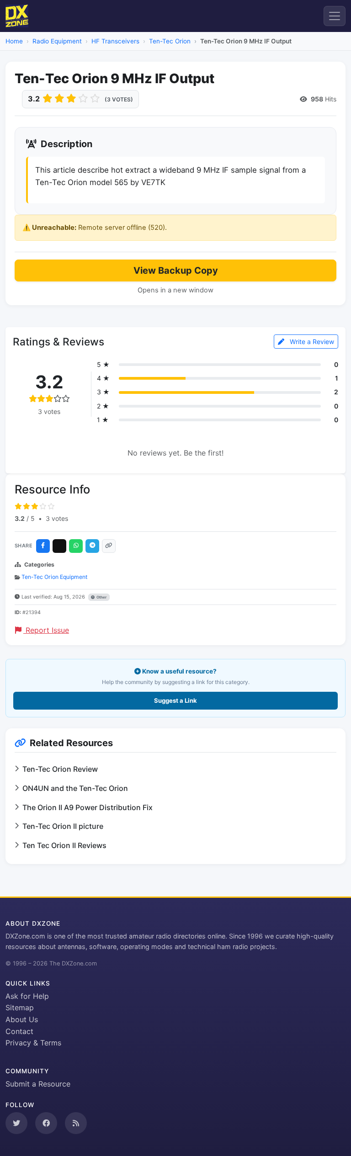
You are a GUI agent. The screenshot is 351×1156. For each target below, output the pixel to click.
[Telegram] (92, 546)
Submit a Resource (37, 1083)
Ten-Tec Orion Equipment (54, 576)
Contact (19, 1031)
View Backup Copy (175, 270)
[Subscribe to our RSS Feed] (76, 1123)
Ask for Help (27, 996)
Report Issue (46, 630)
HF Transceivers (115, 41)
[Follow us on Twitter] (16, 1123)
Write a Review (311, 341)
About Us (21, 1019)
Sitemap (19, 1007)
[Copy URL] (109, 546)
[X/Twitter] (59, 546)
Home (14, 41)
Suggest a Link (175, 700)
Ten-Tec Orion (170, 41)
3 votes (57, 518)
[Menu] (335, 16)
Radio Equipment (57, 41)
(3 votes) (119, 99)
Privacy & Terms (33, 1042)
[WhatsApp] (76, 546)
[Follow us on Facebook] (46, 1123)
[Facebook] (43, 546)
